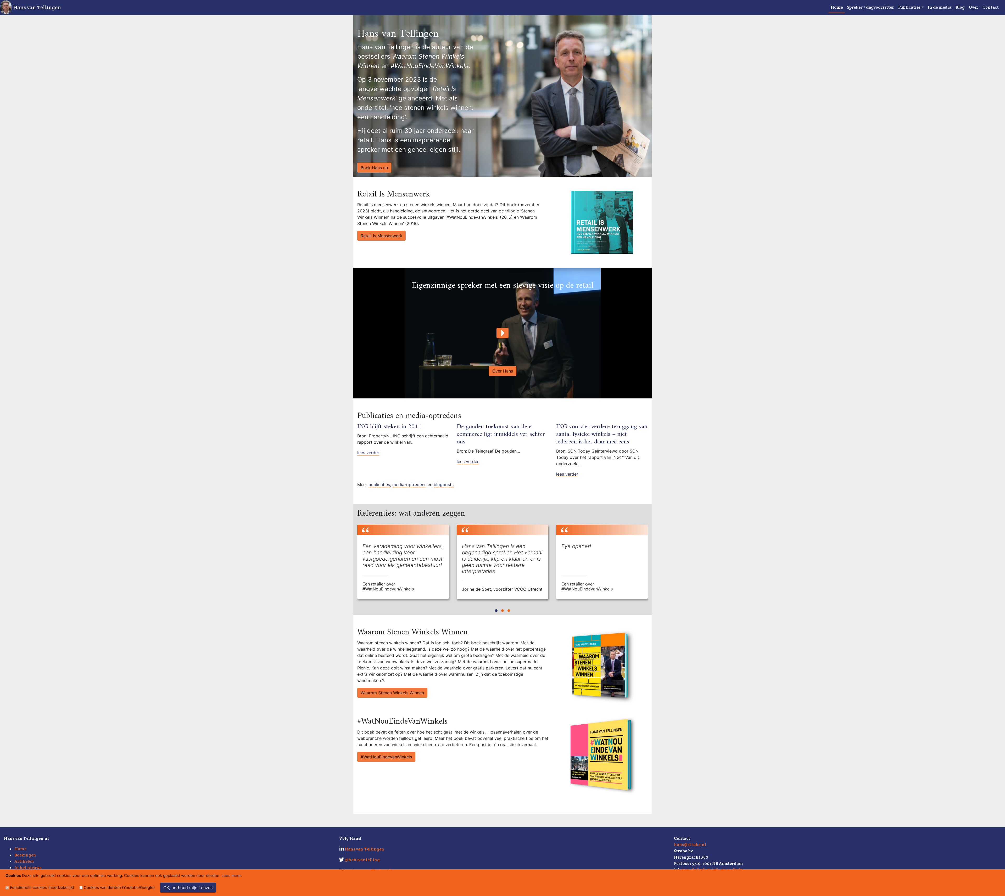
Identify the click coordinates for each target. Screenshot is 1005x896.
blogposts (444, 484)
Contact (990, 7)
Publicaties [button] (909, 7)
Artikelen (24, 861)
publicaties (379, 484)
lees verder (368, 452)
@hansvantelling (362, 860)
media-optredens (409, 484)
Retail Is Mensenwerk (381, 235)
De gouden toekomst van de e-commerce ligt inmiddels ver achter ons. (501, 434)
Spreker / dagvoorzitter (870, 7)
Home (837, 7)
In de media (939, 7)
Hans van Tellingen (37, 7)
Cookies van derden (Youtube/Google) (119, 887)
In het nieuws (27, 867)
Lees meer (231, 875)
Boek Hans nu (374, 167)
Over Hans (502, 371)
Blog (960, 7)
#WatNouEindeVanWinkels (386, 756)
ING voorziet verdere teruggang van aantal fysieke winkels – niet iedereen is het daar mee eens (601, 434)
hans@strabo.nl (690, 844)
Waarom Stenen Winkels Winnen (392, 692)
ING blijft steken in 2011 (389, 426)
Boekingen (25, 855)
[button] (496, 610)
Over (973, 7)
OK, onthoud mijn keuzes (188, 887)
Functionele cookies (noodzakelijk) (42, 887)
